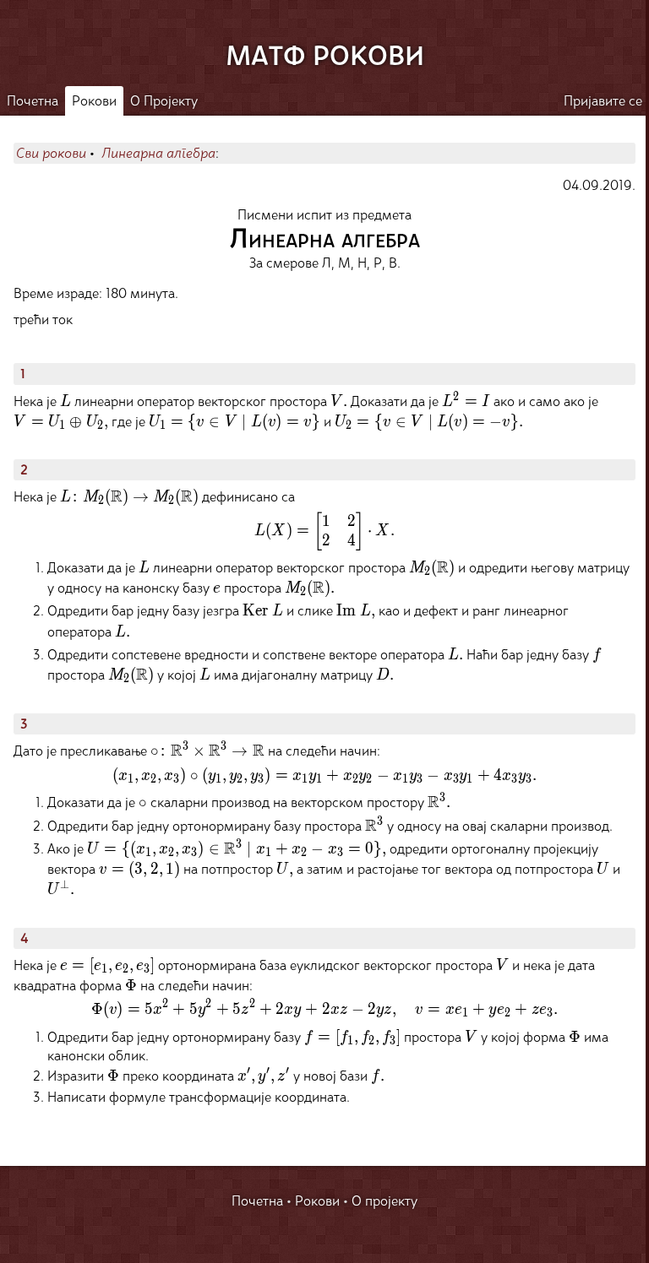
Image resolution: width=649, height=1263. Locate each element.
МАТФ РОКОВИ (325, 57)
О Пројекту (164, 101)
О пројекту (384, 1201)
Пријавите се (603, 101)
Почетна (32, 101)
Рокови (94, 101)
